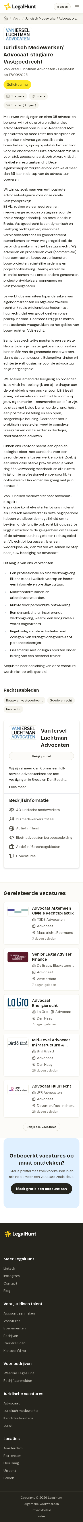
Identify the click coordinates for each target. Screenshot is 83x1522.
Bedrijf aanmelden (18, 1380)
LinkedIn (10, 1268)
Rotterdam (12, 1455)
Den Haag (11, 1463)
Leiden (9, 1478)
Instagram (12, 1275)
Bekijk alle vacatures (41, 1127)
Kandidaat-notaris (18, 1418)
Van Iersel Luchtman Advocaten (29, 69)
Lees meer (17, 787)
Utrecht (10, 1470)
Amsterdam (13, 1448)
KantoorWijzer (15, 1350)
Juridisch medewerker (21, 1410)
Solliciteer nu (17, 84)
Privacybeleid (41, 1510)
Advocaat (12, 1403)
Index (41, 1516)
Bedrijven (11, 1335)
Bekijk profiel (41, 756)
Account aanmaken (19, 1313)
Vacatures (17, 18)
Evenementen (15, 1328)
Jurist (8, 1425)
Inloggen (62, 6)
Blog (7, 1290)
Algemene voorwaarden (41, 1504)
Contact (10, 1283)
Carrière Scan (14, 1343)
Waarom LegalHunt (19, 1373)
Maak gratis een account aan (41, 1188)
